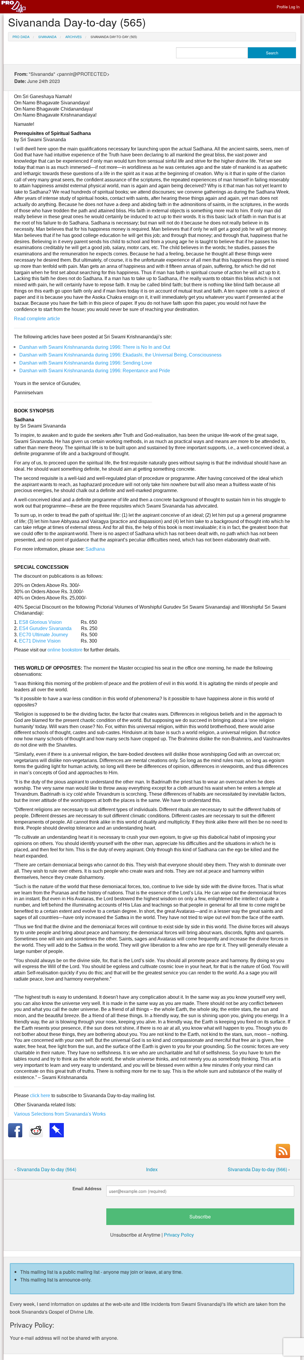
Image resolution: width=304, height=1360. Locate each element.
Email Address (87, 1188)
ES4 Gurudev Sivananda (45, 628)
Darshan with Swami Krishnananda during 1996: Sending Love (85, 362)
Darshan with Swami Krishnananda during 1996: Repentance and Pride (94, 370)
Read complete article (37, 318)
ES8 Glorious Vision (40, 622)
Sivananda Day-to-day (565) (114, 36)
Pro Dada (20, 36)
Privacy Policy (179, 1234)
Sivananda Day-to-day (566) (258, 1169)
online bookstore (65, 649)
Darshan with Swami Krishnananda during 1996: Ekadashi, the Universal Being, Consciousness (120, 354)
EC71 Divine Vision (40, 640)
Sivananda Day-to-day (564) (46, 1169)
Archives (73, 36)
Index (152, 1169)
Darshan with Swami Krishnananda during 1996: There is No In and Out (94, 347)
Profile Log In (288, 7)
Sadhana (95, 549)
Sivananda (47, 36)
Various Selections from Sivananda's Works (60, 1113)
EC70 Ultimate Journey (43, 634)
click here (40, 1095)
